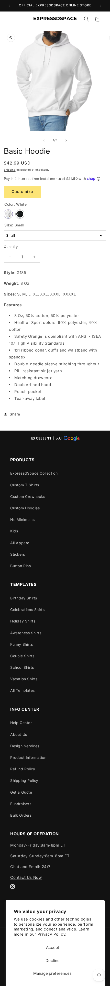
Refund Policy (22, 769)
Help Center (21, 722)
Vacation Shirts (24, 679)
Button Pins (20, 566)
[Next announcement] (100, 5)
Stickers (17, 554)
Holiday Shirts (22, 621)
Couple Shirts (22, 656)
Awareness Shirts (25, 633)
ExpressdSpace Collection (34, 473)
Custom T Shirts (24, 485)
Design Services (24, 746)
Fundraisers (20, 804)
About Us (18, 734)
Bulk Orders (21, 815)
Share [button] (15, 414)
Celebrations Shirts (27, 609)
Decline (53, 960)
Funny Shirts (21, 644)
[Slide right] (66, 140)
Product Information (28, 757)
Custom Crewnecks (27, 496)
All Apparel (20, 543)
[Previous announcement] (9, 5)
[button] (10, 19)
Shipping (10, 169)
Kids (14, 531)
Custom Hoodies (25, 508)
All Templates (22, 690)
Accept (52, 947)
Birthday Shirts (23, 598)
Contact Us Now (26, 877)
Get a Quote (21, 792)
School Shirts (22, 667)
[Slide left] (43, 140)
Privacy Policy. (52, 934)
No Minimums (22, 519)
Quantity (11, 247)
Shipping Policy (24, 780)
